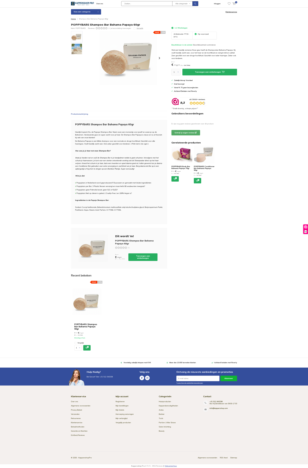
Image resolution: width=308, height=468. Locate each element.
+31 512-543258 (216, 402)
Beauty (161, 431)
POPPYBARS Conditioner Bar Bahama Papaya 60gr (204, 168)
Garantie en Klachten (79, 431)
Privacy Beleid (76, 410)
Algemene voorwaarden (80, 406)
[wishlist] (229, 3)
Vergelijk (80, 343)
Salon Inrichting (165, 427)
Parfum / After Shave (167, 422)
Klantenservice (231, 12)
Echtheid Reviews (78, 435)
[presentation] (159, 58)
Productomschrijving (79, 114)
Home (73, 19)
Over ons (99, 4)
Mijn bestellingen (122, 406)
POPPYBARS (81, 28)
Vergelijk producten (123, 422)
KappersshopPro (85, 458)
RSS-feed (224, 458)
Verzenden (75, 414)
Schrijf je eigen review (185, 133)
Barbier (161, 414)
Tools (161, 418)
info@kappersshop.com (219, 408)
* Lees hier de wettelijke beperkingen (189, 383)
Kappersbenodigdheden (168, 406)
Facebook (142, 378)
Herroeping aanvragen (125, 414)
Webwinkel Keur (171, 466)
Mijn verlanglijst (122, 418)
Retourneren (76, 418)
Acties (161, 410)
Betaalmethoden (77, 427)
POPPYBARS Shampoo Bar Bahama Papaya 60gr (85, 326)
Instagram (147, 378)
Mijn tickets (120, 410)
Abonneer (228, 378)
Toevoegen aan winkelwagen (143, 257)
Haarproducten (165, 401)
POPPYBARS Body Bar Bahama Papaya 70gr (180, 167)
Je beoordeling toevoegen (120, 28)
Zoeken (195, 3)
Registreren (120, 401)
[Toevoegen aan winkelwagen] (87, 348)
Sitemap (233, 458)
